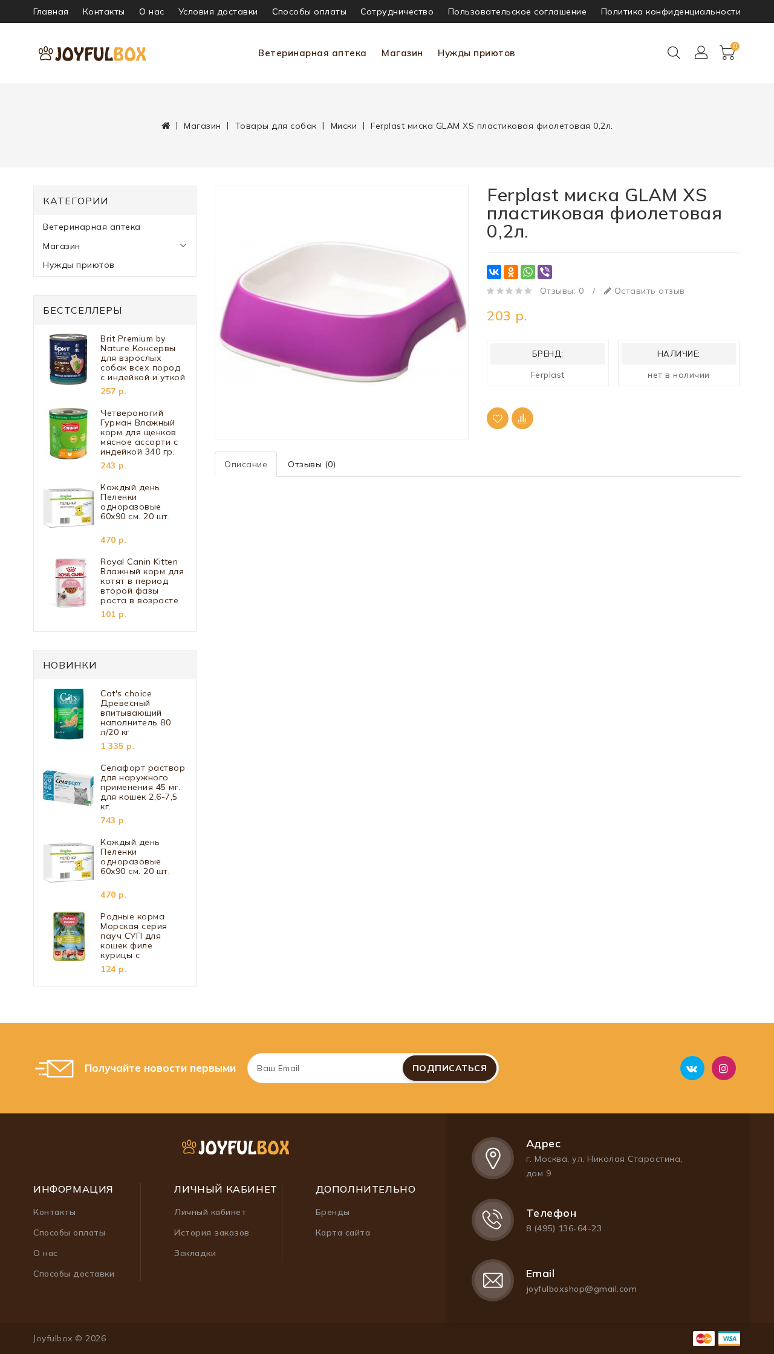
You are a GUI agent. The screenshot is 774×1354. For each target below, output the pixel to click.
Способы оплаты (309, 11)
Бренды (333, 1212)
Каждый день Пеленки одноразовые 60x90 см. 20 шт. (135, 502)
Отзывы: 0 (562, 290)
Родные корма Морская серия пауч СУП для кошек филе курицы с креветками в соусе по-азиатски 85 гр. (141, 936)
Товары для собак (276, 125)
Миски (344, 125)
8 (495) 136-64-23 (564, 1228)
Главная (51, 11)
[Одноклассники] (511, 272)
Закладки (195, 1253)
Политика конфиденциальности (671, 11)
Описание (245, 464)
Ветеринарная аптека (312, 53)
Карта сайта (343, 1232)
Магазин (402, 53)
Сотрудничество (397, 11)
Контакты (104, 11)
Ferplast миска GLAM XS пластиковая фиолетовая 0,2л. (492, 125)
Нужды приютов (477, 53)
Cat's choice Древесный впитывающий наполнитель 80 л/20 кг (135, 712)
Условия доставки (218, 11)
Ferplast (548, 374)
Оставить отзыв (648, 290)
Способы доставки (73, 1273)
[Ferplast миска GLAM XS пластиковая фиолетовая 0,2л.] (342, 312)
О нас (151, 11)
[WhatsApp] (528, 272)
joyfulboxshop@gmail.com (581, 1288)
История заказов (212, 1232)
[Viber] (545, 272)
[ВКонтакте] (494, 272)
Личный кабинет (210, 1212)
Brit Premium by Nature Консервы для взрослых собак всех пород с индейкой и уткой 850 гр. (142, 358)
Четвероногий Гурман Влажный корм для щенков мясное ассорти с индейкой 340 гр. (139, 432)
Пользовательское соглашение (517, 11)
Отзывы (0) (312, 464)
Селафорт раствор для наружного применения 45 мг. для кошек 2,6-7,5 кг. (142, 787)
